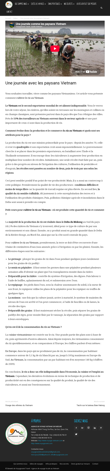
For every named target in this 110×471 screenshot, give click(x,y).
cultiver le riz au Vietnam (24, 242)
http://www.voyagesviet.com (41, 443)
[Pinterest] (101, 428)
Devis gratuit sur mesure (86, 4)
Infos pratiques (54, 4)
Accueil (8, 18)
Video (15, 18)
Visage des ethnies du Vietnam (19, 405)
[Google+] (82, 428)
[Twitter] (76, 434)
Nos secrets (68, 4)
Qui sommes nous (21, 4)
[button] (101, 8)
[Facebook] (76, 428)
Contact (9, 12)
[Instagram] (88, 428)
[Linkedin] (95, 428)
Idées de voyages (37, 4)
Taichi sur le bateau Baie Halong (91, 405)
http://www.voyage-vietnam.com (50, 440)
